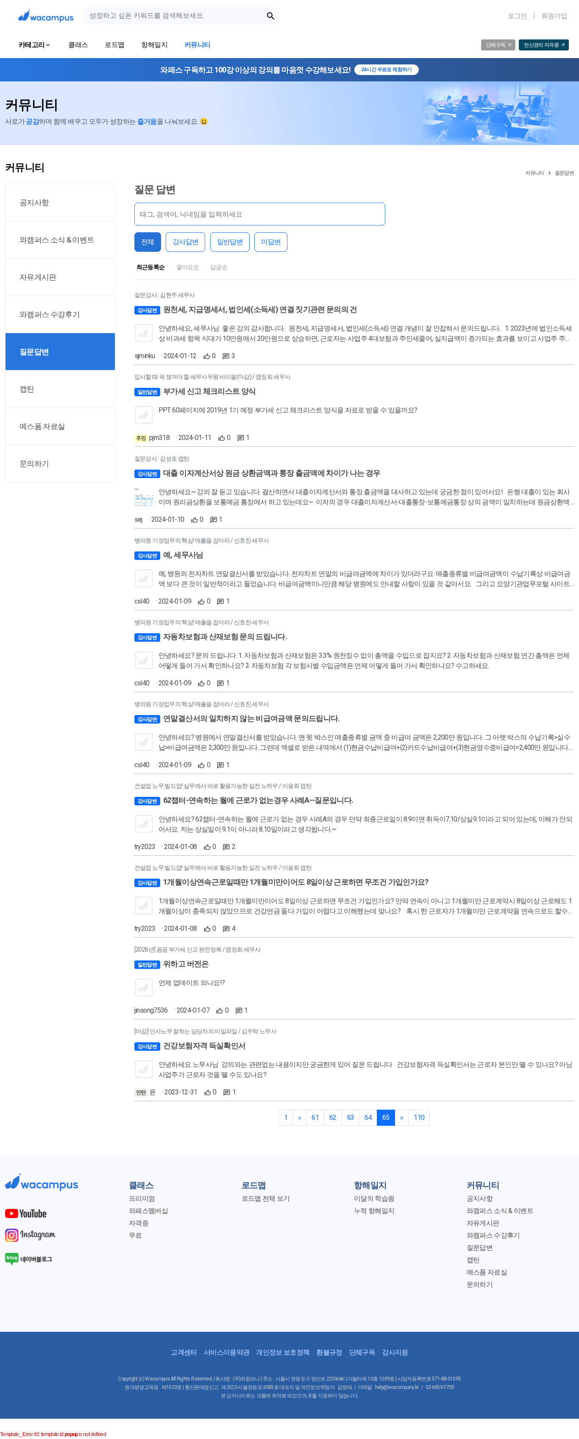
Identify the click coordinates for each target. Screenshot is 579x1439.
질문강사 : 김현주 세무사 (164, 295)
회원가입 (554, 16)
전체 (147, 242)
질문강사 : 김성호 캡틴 (161, 458)
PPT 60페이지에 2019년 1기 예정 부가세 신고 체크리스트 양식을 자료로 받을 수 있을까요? (288, 410)
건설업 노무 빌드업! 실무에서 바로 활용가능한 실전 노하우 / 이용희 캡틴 (223, 785)
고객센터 (184, 1352)
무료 (135, 1235)
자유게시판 (483, 1223)
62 (333, 1117)
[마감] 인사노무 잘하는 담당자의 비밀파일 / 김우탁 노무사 (205, 1031)
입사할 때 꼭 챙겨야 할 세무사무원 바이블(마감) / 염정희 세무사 (212, 376)
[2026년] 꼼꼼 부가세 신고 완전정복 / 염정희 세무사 (197, 949)
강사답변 (185, 242)
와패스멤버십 (148, 1211)
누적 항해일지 (374, 1211)
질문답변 (564, 173)
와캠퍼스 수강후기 (493, 1235)
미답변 (271, 242)
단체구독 (362, 1352)
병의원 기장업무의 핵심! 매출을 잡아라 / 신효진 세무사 (201, 540)
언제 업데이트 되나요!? (192, 983)
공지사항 (480, 1198)
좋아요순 (187, 267)
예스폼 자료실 (487, 1272)
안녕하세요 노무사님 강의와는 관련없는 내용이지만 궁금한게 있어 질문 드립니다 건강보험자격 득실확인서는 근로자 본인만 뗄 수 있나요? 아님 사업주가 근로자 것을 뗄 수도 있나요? (365, 1069)
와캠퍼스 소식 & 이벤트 (500, 1211)
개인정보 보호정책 (282, 1352)
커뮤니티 (534, 173)
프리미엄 (142, 1198)
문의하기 (480, 1284)
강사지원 (395, 1352)
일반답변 (230, 242)
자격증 (138, 1223)
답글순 (218, 267)
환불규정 (329, 1352)
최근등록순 (150, 267)
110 (419, 1117)
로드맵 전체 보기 (266, 1198)
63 (350, 1117)
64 (368, 1117)
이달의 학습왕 (374, 1198)
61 (315, 1117)
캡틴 (473, 1260)
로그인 (517, 16)
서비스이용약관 (226, 1352)
